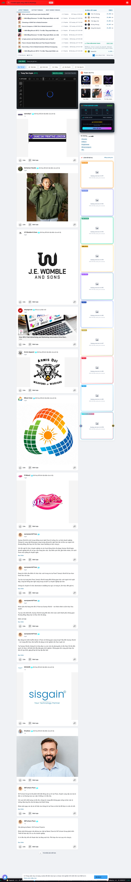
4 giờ (25, 234)
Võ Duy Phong (95, 24)
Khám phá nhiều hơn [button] (30, 878)
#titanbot (84, 139)
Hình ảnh (45, 67)
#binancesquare (86, 147)
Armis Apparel (29, 352)
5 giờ (25, 312)
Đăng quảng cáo (108, 157)
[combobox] (30, 3)
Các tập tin (80, 67)
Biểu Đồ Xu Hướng (57, 73)
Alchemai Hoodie (30, 168)
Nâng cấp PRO (97, 128)
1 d (25, 669)
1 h (25, 116)
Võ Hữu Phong (95, 17)
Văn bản (33, 67)
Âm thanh (67, 67)
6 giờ (25, 354)
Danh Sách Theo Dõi (70, 73)
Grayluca (27, 731)
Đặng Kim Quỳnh (96, 28)
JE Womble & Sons (30, 232)
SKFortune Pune (30, 788)
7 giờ (25, 478)
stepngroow (28, 310)
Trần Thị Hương (95, 14)
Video (56, 67)
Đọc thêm (21, 555)
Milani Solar (28, 398)
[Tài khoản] (127, 2)
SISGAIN (27, 667)
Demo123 (93, 51)
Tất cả (22, 67)
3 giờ (25, 170)
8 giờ (25, 536)
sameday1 (27, 114)
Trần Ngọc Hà (95, 21)
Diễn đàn (30, 55)
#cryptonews (85, 144)
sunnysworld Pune (30, 534)
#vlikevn (84, 142)
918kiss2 (27, 475)
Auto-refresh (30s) (100, 55)
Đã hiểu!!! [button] (98, 877)
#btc (82, 150)
